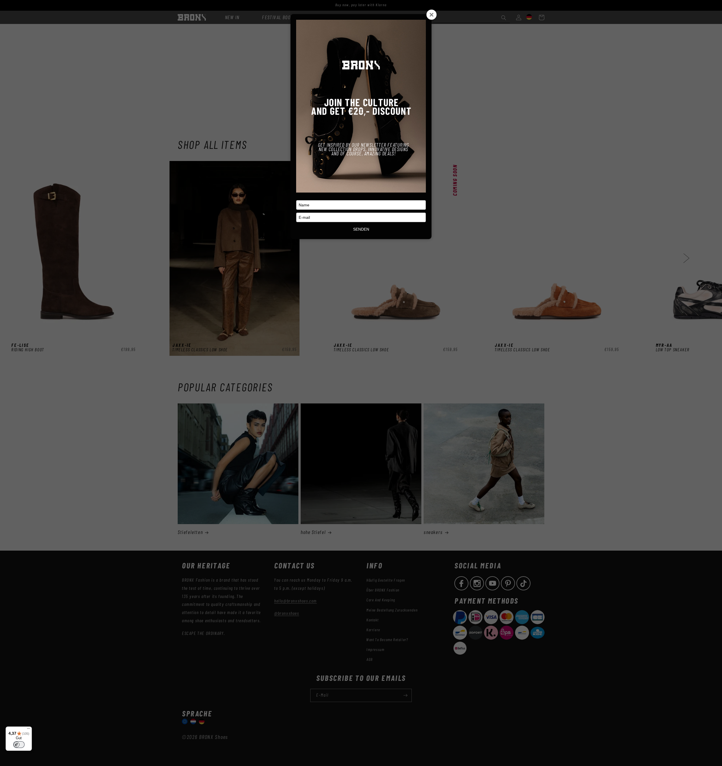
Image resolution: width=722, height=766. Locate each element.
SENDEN (361, 229)
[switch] (19, 744)
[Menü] (28, 730)
